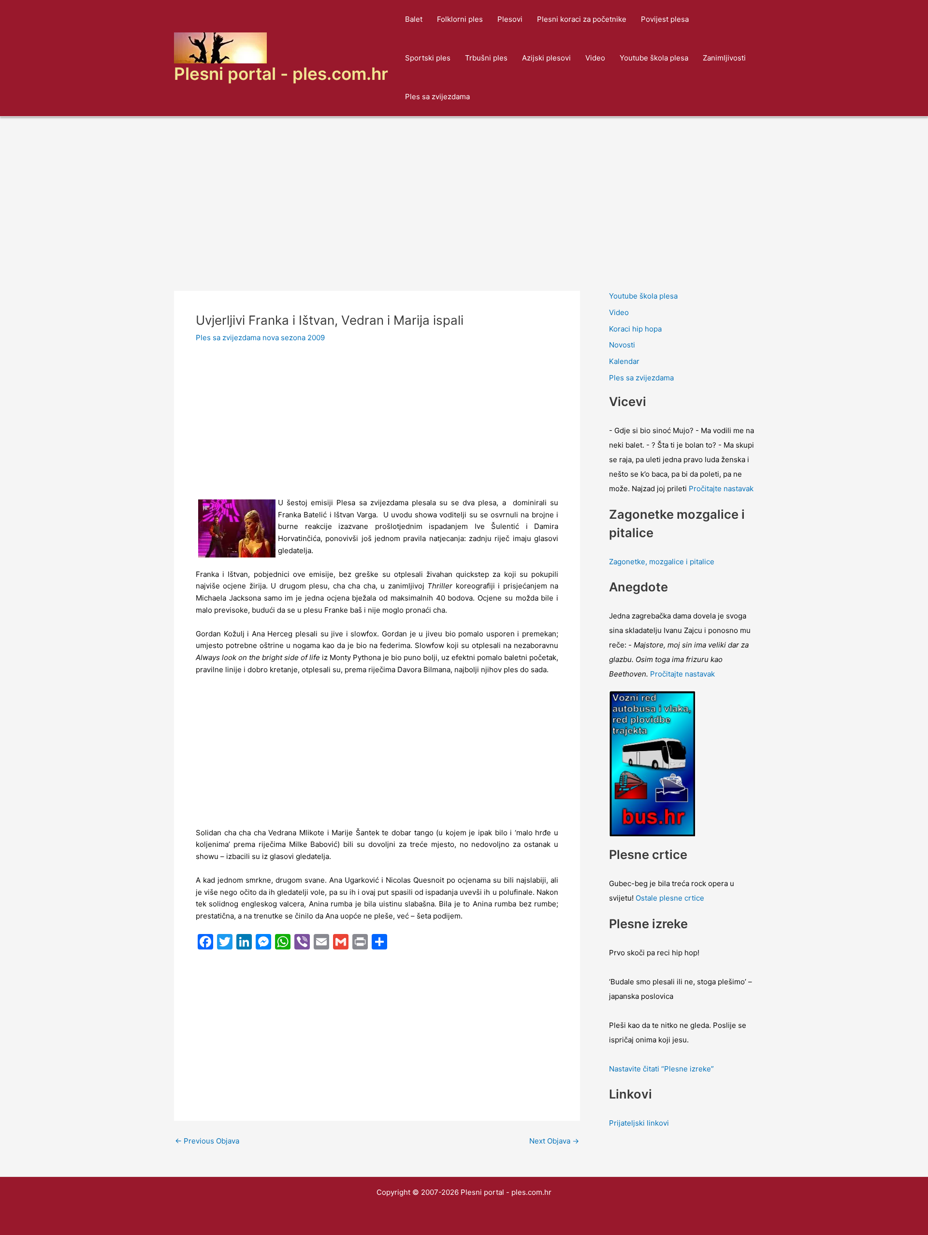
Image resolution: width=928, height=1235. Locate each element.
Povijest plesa (665, 19)
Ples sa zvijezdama (437, 96)
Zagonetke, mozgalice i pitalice (661, 561)
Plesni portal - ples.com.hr (281, 73)
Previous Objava (207, 1141)
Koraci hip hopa (635, 328)
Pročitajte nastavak (721, 488)
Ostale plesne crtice (670, 898)
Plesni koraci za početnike (581, 19)
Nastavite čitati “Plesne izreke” (661, 1068)
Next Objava (554, 1141)
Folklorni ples (460, 19)
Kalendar (624, 361)
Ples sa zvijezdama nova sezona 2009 (260, 337)
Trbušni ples (486, 57)
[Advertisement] (464, 189)
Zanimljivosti (724, 57)
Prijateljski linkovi (639, 1123)
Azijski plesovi (546, 57)
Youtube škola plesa (654, 57)
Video (595, 57)
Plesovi (509, 19)
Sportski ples (427, 57)
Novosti (622, 344)
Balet (413, 19)
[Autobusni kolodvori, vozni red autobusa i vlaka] (652, 763)
